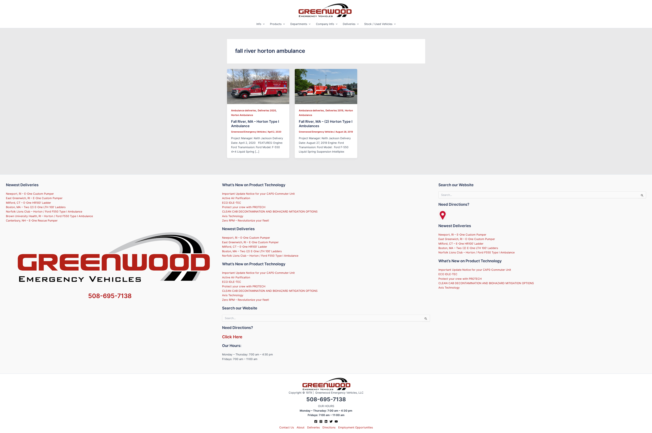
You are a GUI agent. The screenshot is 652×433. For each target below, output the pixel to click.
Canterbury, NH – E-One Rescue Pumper (32, 220)
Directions (329, 427)
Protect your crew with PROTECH (243, 207)
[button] (263, 24)
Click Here (232, 336)
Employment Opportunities (355, 427)
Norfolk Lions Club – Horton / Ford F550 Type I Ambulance (44, 211)
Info (258, 24)
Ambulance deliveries (243, 110)
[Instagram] (320, 421)
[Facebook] (315, 421)
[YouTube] (336, 421)
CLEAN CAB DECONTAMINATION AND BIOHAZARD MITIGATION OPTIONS (270, 211)
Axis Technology (232, 216)
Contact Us (286, 427)
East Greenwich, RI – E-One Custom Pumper (34, 198)
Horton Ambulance (242, 115)
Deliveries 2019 (334, 110)
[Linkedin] (326, 421)
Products (276, 24)
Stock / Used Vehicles (378, 24)
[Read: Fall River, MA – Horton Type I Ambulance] (258, 86)
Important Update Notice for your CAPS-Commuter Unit (258, 193)
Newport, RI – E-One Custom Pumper (30, 193)
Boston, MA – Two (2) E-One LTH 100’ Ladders (36, 207)
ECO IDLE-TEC (231, 202)
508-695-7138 (110, 296)
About (300, 427)
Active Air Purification (236, 198)
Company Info (325, 24)
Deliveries (349, 24)
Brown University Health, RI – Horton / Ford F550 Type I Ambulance (49, 216)
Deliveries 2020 (267, 110)
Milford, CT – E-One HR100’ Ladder (28, 202)
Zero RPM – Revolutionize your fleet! (245, 220)
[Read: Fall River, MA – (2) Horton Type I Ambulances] (326, 86)
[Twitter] (331, 421)
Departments (298, 24)
